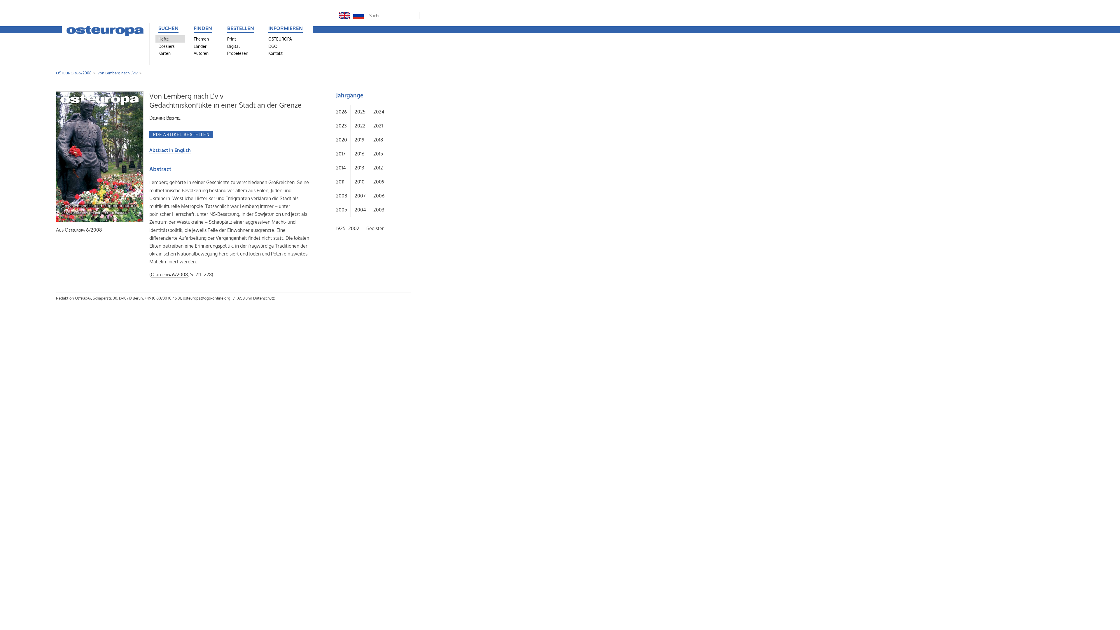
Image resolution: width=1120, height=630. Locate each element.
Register (375, 228)
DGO (272, 46)
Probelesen (237, 53)
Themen (201, 38)
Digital (233, 46)
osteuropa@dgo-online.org (206, 298)
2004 (360, 210)
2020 (341, 140)
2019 (359, 140)
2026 (341, 112)
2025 (360, 112)
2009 (378, 182)
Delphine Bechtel (164, 118)
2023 (341, 126)
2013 (359, 168)
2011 (340, 182)
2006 (378, 196)
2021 (378, 126)
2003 (378, 210)
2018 (378, 140)
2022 (360, 126)
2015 (378, 154)
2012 (378, 168)
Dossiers (166, 46)
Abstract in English (170, 150)
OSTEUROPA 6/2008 (74, 73)
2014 (341, 168)
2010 (360, 182)
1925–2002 (347, 228)
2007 (360, 196)
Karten (164, 53)
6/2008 (83, 230)
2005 (341, 210)
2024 (378, 112)
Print (231, 38)
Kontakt (275, 53)
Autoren (201, 53)
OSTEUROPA (280, 38)
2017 (340, 154)
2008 (341, 196)
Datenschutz (264, 298)
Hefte (163, 38)
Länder (200, 46)
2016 (359, 154)
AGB (241, 298)
